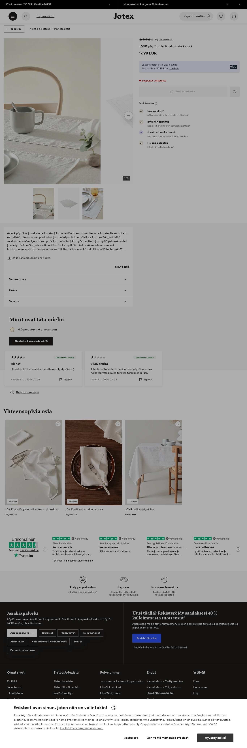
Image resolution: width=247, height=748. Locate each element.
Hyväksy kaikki (215, 737)
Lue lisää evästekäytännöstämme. (81, 728)
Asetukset (131, 737)
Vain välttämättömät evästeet (167, 737)
